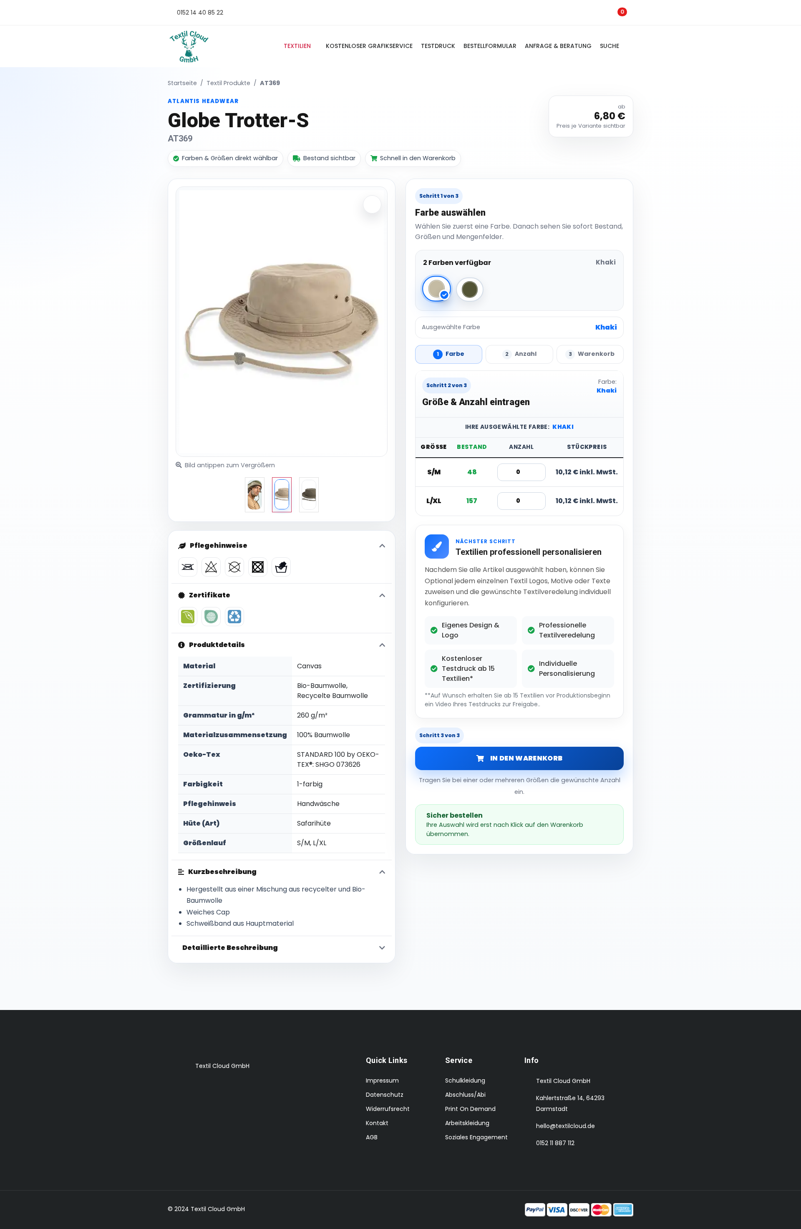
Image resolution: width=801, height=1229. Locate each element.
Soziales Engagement (476, 1137)
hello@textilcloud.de (565, 1126)
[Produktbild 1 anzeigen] (282, 494)
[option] (254, 495)
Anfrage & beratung (558, 46)
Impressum (382, 1080)
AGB (372, 1137)
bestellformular (489, 46)
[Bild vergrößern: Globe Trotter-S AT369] (372, 204)
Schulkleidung (465, 1080)
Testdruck (438, 46)
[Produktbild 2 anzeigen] (309, 494)
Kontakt (377, 1123)
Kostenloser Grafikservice (369, 46)
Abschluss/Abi (465, 1094)
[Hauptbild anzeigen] (254, 494)
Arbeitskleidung (467, 1123)
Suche (611, 46)
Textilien (297, 46)
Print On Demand (470, 1109)
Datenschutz (384, 1094)
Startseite (182, 83)
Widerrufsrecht (388, 1109)
